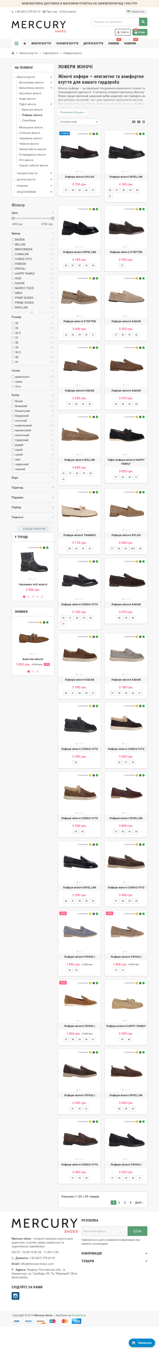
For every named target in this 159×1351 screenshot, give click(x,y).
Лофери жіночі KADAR (126, 321)
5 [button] (42, 596)
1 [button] (24, 596)
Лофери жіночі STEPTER (126, 252)
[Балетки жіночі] (33, 637)
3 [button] (33, 596)
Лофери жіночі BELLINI (79, 459)
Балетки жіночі (33, 659)
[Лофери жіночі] (79, 152)
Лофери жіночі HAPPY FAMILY (126, 1026)
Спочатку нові (68, 121)
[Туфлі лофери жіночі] (126, 435)
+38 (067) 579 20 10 (27, 11)
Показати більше (72, 112)
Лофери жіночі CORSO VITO (79, 604)
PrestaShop (79, 1315)
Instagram (15, 1296)
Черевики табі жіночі (33, 584)
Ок (139, 1231)
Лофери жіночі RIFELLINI (126, 176)
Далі (139, 1202)
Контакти (69, 11)
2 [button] (28, 596)
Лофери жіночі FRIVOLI (79, 956)
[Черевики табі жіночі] (33, 562)
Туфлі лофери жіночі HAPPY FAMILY (126, 461)
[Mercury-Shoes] (39, 26)
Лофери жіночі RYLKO (79, 176)
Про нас (51, 11)
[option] (33, 568)
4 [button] (37, 596)
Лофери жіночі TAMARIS (79, 535)
